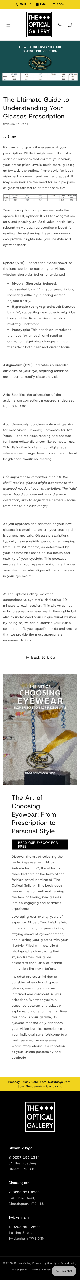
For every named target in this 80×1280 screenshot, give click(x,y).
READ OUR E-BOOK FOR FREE (38, 845)
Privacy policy (19, 1269)
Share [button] (11, 136)
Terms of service (41, 1269)
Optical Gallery (23, 1263)
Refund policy (69, 1263)
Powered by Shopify (44, 1263)
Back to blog (43, 657)
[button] (8, 24)
